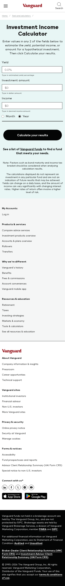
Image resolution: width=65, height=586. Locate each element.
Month (10, 116)
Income (7, 98)
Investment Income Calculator (32, 29)
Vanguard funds (31, 149)
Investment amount (16, 80)
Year (26, 116)
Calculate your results (32, 135)
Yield (5, 62)
